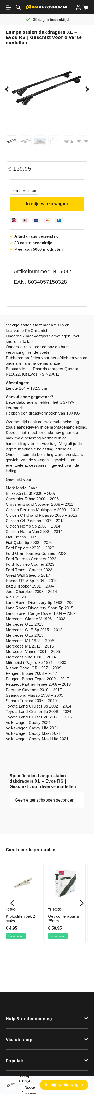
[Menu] (10, 7)
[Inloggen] (78, 7)
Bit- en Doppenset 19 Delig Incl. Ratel (70, 918)
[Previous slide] (12, 903)
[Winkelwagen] (84, 7)
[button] (7, 89)
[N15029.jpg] (47, 89)
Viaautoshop (19, 1040)
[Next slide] (82, 903)
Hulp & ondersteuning (29, 1019)
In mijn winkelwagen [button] (64, 1085)
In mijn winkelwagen (47, 204)
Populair (15, 1061)
